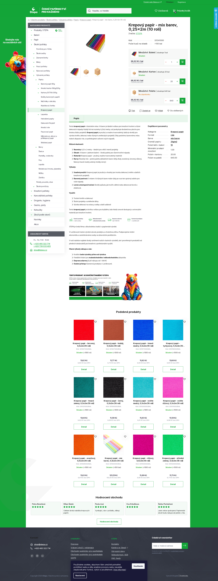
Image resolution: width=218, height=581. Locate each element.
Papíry (41, 79)
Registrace (182, 2)
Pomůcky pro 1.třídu (44, 49)
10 (172, 145)
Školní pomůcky (42, 186)
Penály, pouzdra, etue (44, 182)
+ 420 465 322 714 (42, 244)
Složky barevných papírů (50, 97)
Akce (36, 224)
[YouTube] (42, 556)
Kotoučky (38, 210)
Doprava (74, 544)
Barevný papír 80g (48, 84)
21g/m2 (174, 142)
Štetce (41, 151)
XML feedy (116, 558)
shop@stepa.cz (40, 250)
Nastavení (80, 575)
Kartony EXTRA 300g (49, 92)
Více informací (119, 570)
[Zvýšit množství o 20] (177, 81)
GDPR (73, 558)
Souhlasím (138, 566)
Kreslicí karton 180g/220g (50, 88)
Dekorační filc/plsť (48, 123)
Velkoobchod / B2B (119, 555)
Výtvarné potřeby (43, 75)
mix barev (175, 138)
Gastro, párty (40, 205)
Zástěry (42, 177)
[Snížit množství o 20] (166, 81)
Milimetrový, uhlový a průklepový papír (49, 137)
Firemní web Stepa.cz (152, 2)
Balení (36, 35)
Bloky (38, 62)
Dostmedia (184, 576)
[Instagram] (37, 556)
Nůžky (41, 173)
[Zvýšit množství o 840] (177, 101)
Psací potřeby (41, 66)
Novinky (37, 219)
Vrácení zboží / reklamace (82, 547)
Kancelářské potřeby (43, 196)
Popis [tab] (76, 118)
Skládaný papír (46, 142)
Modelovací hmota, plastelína (50, 169)
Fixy (40, 160)
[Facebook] (32, 556)
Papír (36, 40)
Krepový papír (46, 110)
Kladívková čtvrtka (48, 106)
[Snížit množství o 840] (166, 101)
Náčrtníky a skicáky (48, 101)
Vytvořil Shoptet (172, 576)
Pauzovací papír (47, 132)
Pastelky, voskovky (46, 156)
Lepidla (41, 164)
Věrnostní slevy (118, 551)
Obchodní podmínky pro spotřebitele (87, 551)
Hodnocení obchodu (109, 521)
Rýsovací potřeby (43, 71)
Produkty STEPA (41, 30)
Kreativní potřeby (41, 191)
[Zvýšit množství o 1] (177, 62)
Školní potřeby (40, 44)
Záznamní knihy (42, 58)
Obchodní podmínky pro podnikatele (87, 554)
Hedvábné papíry (47, 119)
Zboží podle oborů (42, 215)
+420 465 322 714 (42, 548)
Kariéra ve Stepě (118, 547)
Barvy (41, 147)
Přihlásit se (185, 546)
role (172, 135)
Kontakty (115, 544)
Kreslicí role (45, 127)
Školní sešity (41, 53)
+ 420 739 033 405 (42, 246)
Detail (84, 369)
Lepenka (44, 114)
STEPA (139, 33)
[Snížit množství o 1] (166, 62)
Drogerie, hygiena (42, 200)
